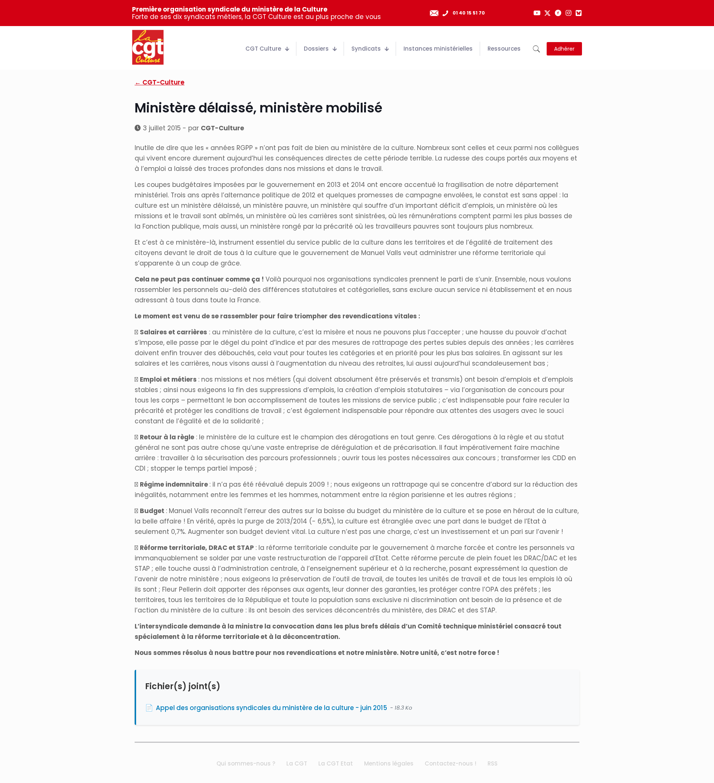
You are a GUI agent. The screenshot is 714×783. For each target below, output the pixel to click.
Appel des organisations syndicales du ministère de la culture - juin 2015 (271, 707)
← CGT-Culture (159, 82)
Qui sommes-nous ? (245, 763)
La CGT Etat (335, 763)
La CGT (296, 763)
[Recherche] (536, 49)
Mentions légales (389, 763)
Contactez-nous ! (450, 763)
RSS (493, 763)
